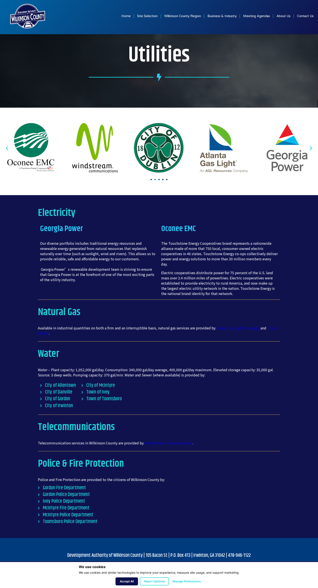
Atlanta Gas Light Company (238, 327)
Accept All (127, 581)
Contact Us (305, 16)
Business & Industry (222, 16)
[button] (151, 179)
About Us (283, 16)
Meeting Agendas (256, 16)
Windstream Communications (169, 442)
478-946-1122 (239, 555)
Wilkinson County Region (182, 16)
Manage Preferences (186, 581)
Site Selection (147, 16)
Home (126, 16)
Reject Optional (154, 581)
